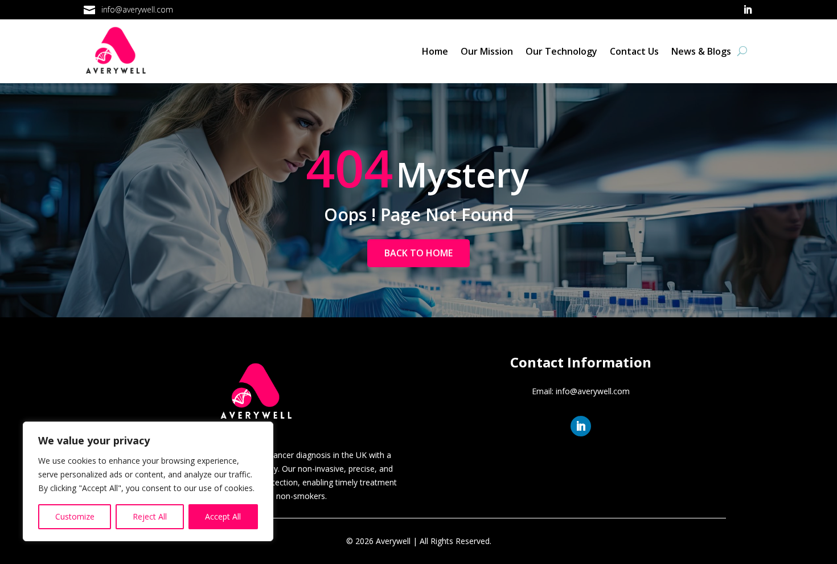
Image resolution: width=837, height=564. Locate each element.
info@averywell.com (137, 9)
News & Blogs (701, 51)
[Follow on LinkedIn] (747, 10)
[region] (148, 481)
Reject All (150, 516)
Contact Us (634, 51)
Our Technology (561, 51)
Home (435, 51)
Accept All (223, 516)
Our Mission (487, 51)
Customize (75, 516)
